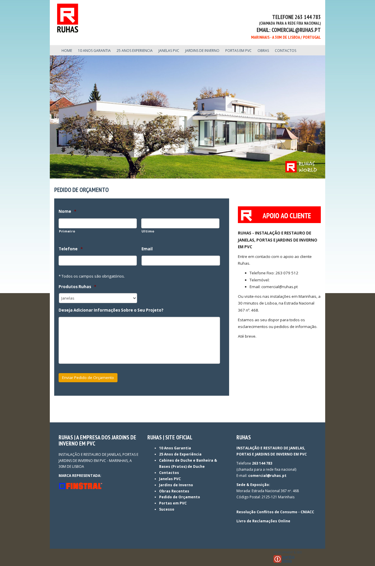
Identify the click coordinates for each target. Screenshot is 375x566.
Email (147, 249)
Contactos (169, 472)
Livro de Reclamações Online (263, 521)
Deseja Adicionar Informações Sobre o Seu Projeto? (111, 310)
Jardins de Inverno (176, 484)
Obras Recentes (174, 491)
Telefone (71, 249)
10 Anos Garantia (175, 448)
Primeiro (67, 231)
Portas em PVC (173, 503)
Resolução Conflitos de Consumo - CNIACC (275, 511)
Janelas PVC (170, 478)
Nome (67, 211)
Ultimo (148, 231)
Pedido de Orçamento (179, 496)
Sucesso (166, 509)
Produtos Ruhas (77, 286)
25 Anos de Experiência (180, 454)
